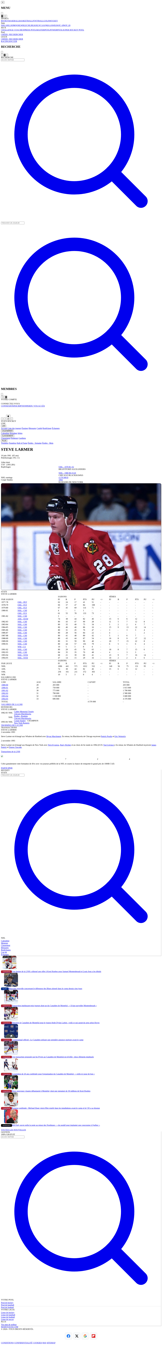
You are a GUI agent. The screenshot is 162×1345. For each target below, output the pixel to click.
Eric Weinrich (120, 736)
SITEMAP (51, 1343)
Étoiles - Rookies (21, 716)
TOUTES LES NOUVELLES (13, 1130)
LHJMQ (13, 25)
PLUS (4, 441)
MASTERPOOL (43, 30)
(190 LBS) (10, 465)
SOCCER (13, 41)
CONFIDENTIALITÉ (23, 1343)
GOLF (46, 21)
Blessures (32, 428)
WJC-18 (60, 25)
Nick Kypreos (53, 745)
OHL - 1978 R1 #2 (66, 467)
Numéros (12, 443)
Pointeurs (14, 438)
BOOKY (4, 21)
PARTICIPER (7, 768)
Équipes (25, 428)
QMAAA (48, 25)
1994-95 (4, 699)
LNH (3, 426)
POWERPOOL (56, 30)
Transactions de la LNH (10, 751)
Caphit (39, 428)
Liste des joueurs (14, 428)
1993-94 (4, 696)
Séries (20, 433)
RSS (44, 1343)
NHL (3, 25)
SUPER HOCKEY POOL (73, 30)
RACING (5, 41)
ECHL (28, 25)
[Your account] (7, 55)
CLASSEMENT (7, 436)
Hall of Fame (22, 443)
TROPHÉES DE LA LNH (12, 725)
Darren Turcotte (15, 747)
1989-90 (4, 685)
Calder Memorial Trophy (24, 712)
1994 (61, 480)
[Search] (5, 55)
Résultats (13, 433)
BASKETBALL (26, 21)
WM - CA (22, 647)
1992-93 (4, 693)
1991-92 (4, 690)
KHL (36, 25)
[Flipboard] (93, 1336)
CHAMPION (32, 721)
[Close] (2, 13)
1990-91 (4, 688)
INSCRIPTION (19, 406)
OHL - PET (22, 602)
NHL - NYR (23, 655)
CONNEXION (7, 406)
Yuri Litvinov (108, 745)
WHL (23, 25)
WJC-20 (67, 25)
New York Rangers (21, 723)
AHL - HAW (23, 619)
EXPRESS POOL (28, 30)
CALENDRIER (7, 431)
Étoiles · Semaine (35, 443)
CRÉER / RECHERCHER (12, 34)
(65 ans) (15, 455)
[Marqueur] (81, 411)
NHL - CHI (22, 610)
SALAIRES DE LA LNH (12, 704)
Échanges (56, 428)
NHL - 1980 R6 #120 (67, 473)
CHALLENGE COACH (11, 30)
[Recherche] (4, 16)
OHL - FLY (22, 605)
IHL (32, 25)
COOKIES (37, 1343)
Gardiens (22, 438)
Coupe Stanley (20, 721)
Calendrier (5, 433)
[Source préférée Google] (85, 1336)
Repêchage (47, 428)
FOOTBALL (38, 21)
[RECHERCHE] (81, 220)
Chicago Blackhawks (22, 714)
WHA (54, 25)
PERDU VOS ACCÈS (35, 406)
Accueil (4, 428)
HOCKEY (53, 21)
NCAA (41, 25)
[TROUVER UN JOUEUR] (81, 383)
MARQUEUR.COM (9, 1327)
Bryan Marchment (53, 736)
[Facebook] (68, 1336)
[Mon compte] (12, 418)
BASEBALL (13, 21)
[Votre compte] (6, 16)
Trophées (4, 443)
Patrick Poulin (106, 736)
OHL (18, 25)
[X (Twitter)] (76, 1336)
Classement (5, 438)
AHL (7, 25)
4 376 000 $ (63, 477)
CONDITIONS (7, 1343)
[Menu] (2, 16)
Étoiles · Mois (47, 443)
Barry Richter (65, 745)
